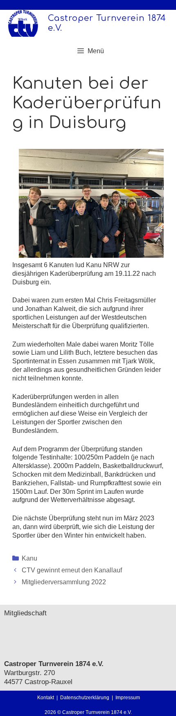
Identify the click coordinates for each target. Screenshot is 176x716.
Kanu (29, 558)
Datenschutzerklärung (86, 697)
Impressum (127, 697)
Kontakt (45, 697)
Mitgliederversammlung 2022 (64, 582)
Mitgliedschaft (25, 613)
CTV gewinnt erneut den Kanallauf (72, 570)
